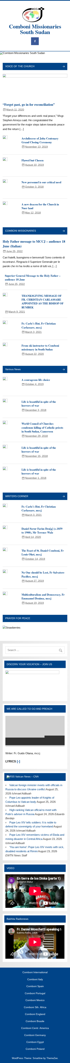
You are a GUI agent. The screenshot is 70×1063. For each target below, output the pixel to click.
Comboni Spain (35, 986)
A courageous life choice (36, 380)
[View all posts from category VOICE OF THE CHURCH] (63, 66)
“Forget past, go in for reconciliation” (29, 104)
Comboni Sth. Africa (35, 1007)
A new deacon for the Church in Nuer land (40, 206)
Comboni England (35, 1014)
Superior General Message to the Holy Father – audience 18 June (32, 277)
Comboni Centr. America (35, 1028)
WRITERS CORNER (16, 496)
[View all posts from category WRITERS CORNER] (63, 496)
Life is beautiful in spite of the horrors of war (39, 403)
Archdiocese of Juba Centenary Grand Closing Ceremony (40, 140)
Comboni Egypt (35, 1042)
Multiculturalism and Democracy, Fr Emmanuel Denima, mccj (43, 596)
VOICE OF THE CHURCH (19, 66)
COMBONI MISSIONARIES (20, 230)
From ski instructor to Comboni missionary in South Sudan (40, 347)
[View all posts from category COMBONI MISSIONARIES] (63, 231)
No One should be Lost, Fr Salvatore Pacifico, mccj (43, 574)
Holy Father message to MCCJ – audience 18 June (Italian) (34, 243)
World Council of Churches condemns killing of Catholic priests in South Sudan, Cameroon (42, 427)
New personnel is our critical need (41, 182)
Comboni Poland (35, 1049)
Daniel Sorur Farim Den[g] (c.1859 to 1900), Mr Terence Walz (42, 530)
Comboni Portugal (35, 993)
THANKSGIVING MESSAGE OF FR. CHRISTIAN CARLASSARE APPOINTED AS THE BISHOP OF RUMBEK (43, 301)
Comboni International (35, 972)
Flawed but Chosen (32, 160)
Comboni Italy (35, 979)
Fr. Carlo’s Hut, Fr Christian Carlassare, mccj (39, 325)
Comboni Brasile (35, 1021)
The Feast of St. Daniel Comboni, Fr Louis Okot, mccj (43, 552)
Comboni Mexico (35, 1000)
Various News (13, 369)
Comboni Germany (35, 1035)
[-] (18, 761)
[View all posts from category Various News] (63, 369)
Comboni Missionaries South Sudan (35, 29)
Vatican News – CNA (27, 776)
